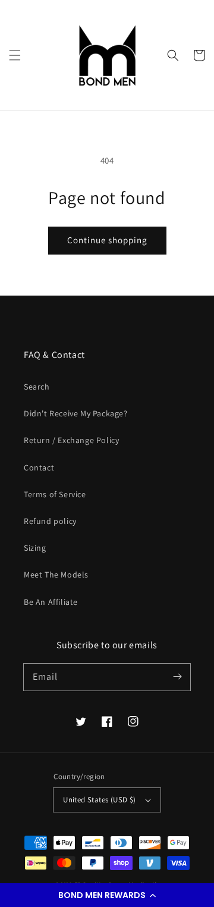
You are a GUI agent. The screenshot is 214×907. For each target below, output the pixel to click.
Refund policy (50, 521)
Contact (39, 467)
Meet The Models (56, 574)
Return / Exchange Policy (71, 440)
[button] (107, 895)
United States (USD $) (99, 800)
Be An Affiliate (51, 602)
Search (37, 386)
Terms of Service (55, 494)
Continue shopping (107, 240)
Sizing (35, 547)
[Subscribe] (177, 677)
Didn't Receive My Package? (76, 413)
